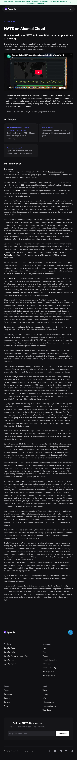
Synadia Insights (10, 660)
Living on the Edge (50, 668)
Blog (44, 648)
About (6, 690)
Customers (8, 694)
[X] (49, 751)
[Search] (70, 9)
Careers (7, 702)
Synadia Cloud (9, 648)
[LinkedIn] (60, 751)
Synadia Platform (10, 652)
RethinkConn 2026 (50, 664)
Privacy (45, 694)
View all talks (11, 21)
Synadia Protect (10, 664)
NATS (26, 191)
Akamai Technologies (56, 172)
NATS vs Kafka (48, 672)
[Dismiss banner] (75, 2)
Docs (44, 652)
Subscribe (62, 734)
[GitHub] (72, 751)
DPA (44, 698)
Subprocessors (48, 702)
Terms (45, 690)
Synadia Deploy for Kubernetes (16, 656)
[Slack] (66, 751)
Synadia (17, 191)
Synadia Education (50, 660)
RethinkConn (9, 255)
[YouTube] (55, 751)
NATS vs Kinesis (49, 676)
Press (6, 706)
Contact (7, 698)
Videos (45, 656)
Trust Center (47, 710)
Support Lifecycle (49, 706)
